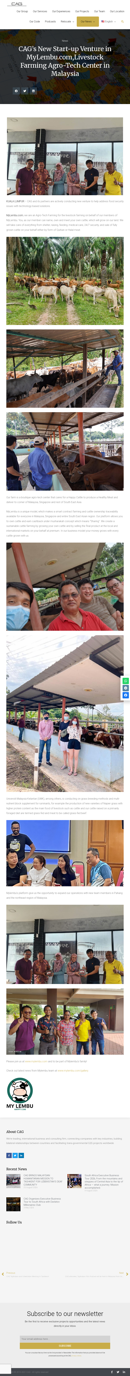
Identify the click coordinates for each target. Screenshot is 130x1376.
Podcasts (50, 21)
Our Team (99, 11)
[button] (122, 21)
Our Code (34, 21)
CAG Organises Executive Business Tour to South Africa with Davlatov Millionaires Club (42, 1201)
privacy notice (76, 1356)
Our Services (40, 11)
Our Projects (82, 11)
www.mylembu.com (36, 1061)
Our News (86, 21)
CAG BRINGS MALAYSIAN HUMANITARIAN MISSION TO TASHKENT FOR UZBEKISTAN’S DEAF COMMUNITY (43, 1180)
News (65, 40)
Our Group (22, 11)
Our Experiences (61, 11)
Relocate (66, 21)
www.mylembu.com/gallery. (73, 1070)
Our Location (117, 11)
